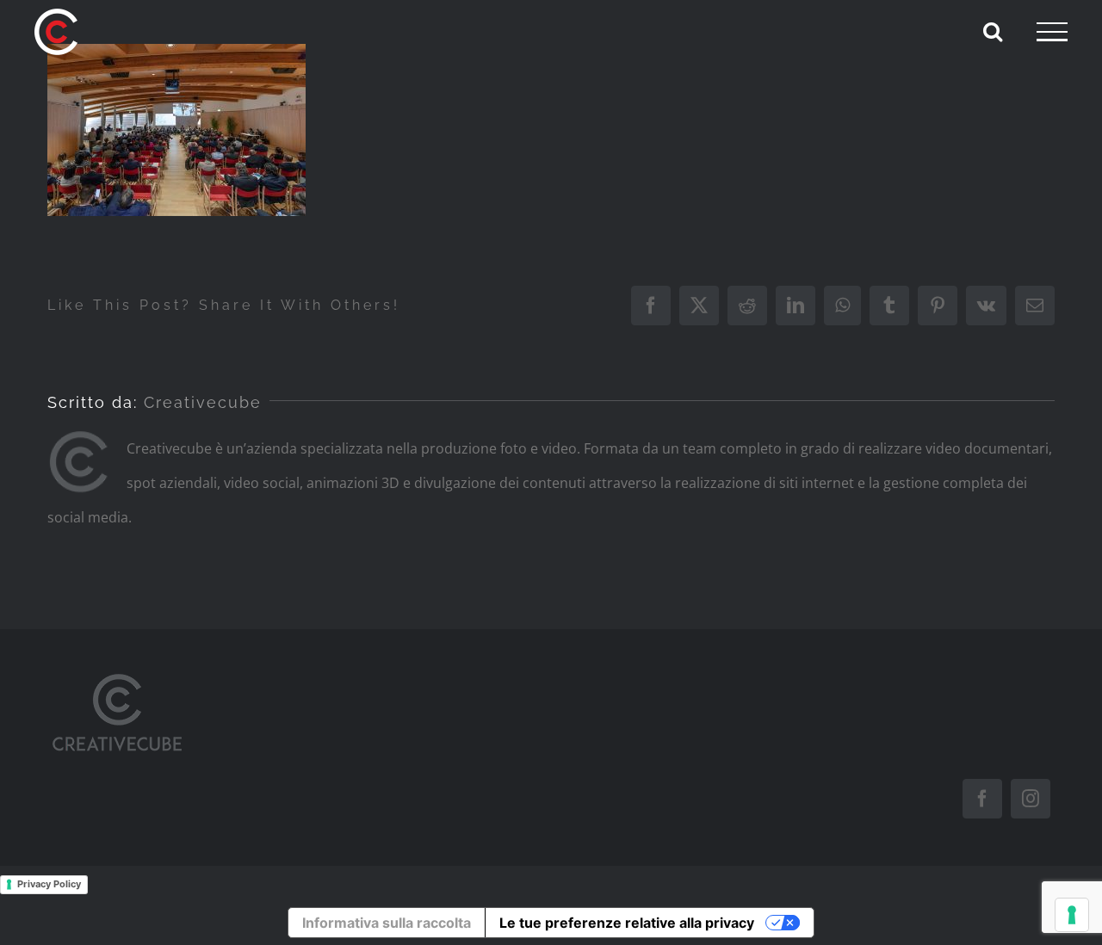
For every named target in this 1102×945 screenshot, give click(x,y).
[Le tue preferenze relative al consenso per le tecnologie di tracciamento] (1072, 915)
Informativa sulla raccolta (386, 922)
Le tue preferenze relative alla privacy (626, 922)
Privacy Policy (49, 884)
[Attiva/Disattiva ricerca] (992, 31)
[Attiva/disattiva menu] (1052, 31)
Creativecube (203, 402)
